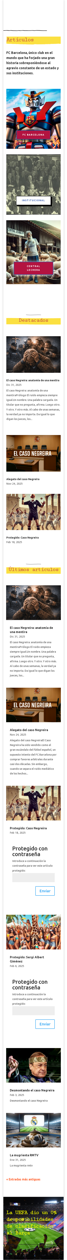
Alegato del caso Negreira (22, 479)
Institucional (33, 200)
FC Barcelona (33, 135)
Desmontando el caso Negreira (32, 1090)
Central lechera (33, 268)
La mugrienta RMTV (24, 1155)
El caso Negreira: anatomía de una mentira (32, 380)
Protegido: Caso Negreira (22, 537)
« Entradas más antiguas (23, 1179)
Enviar (45, 891)
